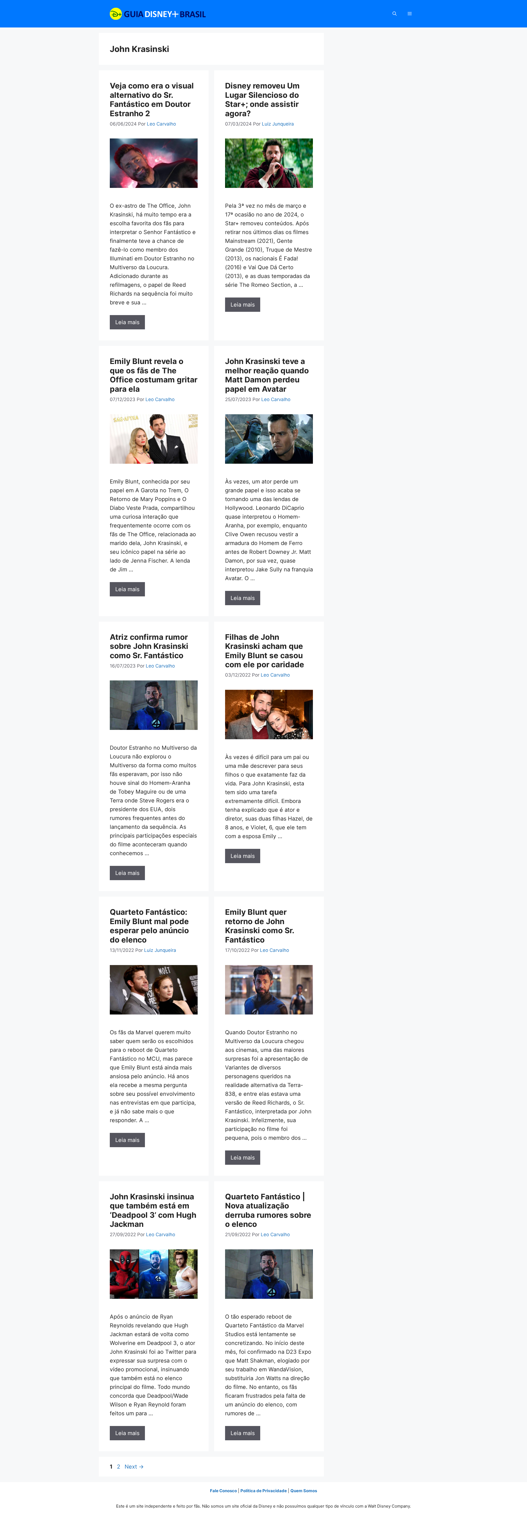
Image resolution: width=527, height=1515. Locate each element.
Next (134, 1466)
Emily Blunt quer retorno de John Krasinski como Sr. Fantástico (259, 925)
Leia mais (127, 322)
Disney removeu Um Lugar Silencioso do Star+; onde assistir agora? (262, 99)
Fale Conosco (223, 1490)
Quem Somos (303, 1490)
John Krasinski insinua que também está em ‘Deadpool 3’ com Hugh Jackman (153, 1210)
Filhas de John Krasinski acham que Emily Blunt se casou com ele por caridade (264, 650)
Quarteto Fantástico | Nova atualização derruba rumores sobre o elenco (268, 1210)
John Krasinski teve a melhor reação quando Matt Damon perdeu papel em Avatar (267, 375)
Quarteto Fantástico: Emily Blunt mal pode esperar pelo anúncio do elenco (149, 925)
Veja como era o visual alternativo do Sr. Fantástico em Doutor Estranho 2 (152, 99)
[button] (394, 13)
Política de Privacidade (263, 1490)
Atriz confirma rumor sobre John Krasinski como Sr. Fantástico (149, 646)
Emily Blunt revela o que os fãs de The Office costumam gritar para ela (153, 375)
